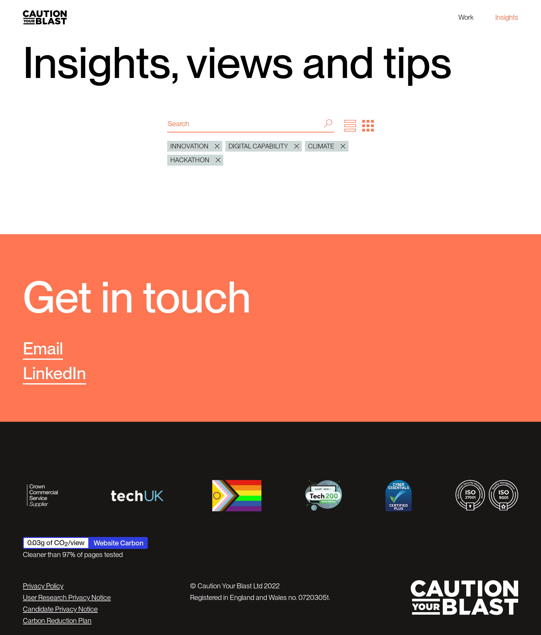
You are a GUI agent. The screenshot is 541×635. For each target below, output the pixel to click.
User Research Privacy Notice (67, 597)
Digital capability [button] (258, 146)
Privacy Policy (43, 586)
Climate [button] (321, 146)
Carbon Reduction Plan (57, 621)
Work (466, 17)
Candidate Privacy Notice (60, 609)
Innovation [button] (189, 146)
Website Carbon (118, 543)
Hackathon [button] (189, 160)
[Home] (45, 17)
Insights (506, 17)
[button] (350, 126)
